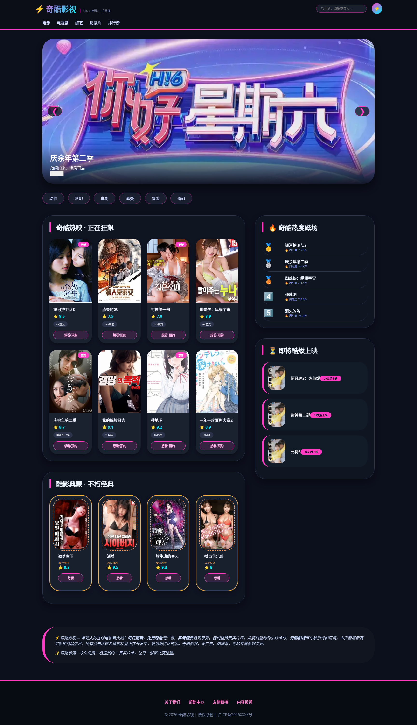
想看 (71, 578)
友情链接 (220, 702)
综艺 (79, 23)
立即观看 (57, 174)
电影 (46, 23)
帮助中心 (196, 702)
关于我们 (172, 702)
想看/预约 (70, 335)
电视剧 (63, 23)
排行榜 (114, 23)
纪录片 (95, 23)
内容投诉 (244, 702)
